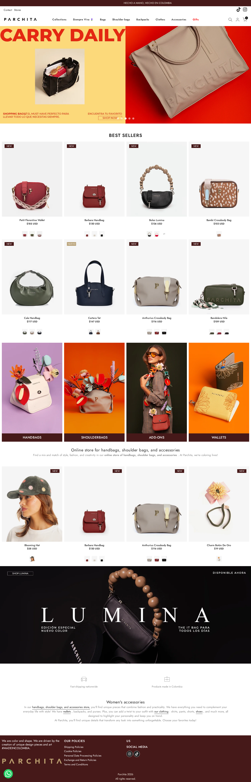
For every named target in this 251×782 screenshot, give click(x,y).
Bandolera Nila (219, 318)
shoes (199, 711)
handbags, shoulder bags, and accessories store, (61, 707)
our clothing (161, 711)
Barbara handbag (94, 220)
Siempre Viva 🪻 (83, 19)
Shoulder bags (121, 19)
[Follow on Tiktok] (137, 754)
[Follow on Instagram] (129, 754)
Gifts (196, 19)
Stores (17, 10)
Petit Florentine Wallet (32, 220)
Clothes (160, 19)
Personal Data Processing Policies (82, 755)
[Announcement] (126, 3)
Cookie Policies (72, 751)
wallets (67, 711)
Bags (103, 19)
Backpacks (142, 19)
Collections (59, 19)
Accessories (178, 19)
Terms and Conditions (76, 764)
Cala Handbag (32, 318)
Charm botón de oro (157, 545)
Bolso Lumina (156, 220)
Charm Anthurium (219, 545)
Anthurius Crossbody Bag (156, 318)
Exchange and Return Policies (80, 760)
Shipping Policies (73, 747)
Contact (8, 10)
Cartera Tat (94, 318)
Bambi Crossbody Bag (219, 220)
